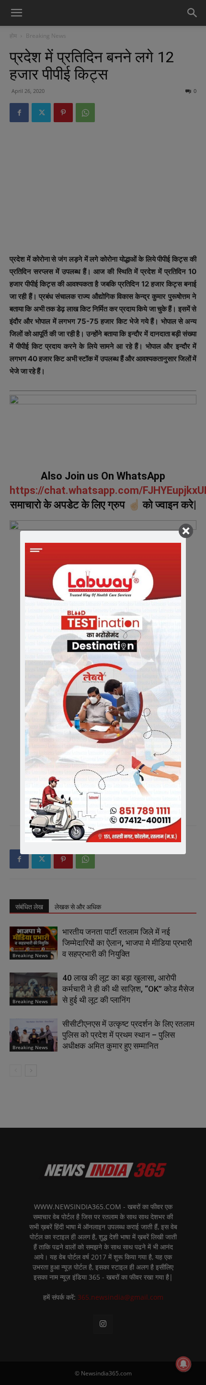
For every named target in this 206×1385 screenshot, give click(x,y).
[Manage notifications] (183, 1364)
